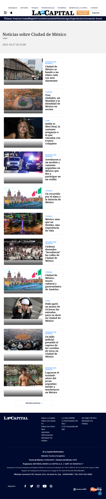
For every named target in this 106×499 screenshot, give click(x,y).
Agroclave (45, 432)
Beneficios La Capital (78, 8)
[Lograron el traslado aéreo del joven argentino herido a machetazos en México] (34, 380)
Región (32, 19)
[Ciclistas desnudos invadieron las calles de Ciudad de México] (34, 252)
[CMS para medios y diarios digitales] (80, 489)
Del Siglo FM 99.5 (89, 418)
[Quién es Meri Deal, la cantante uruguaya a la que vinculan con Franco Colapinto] (34, 132)
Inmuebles (12, 8)
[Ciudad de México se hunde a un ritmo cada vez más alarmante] (34, 72)
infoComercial (47, 435)
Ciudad (25, 19)
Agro (68, 19)
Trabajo (34, 8)
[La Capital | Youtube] (44, 486)
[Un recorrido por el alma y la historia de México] (34, 198)
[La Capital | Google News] (51, 486)
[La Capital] (53, 12)
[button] (5, 12)
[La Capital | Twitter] (31, 486)
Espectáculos (77, 19)
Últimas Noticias (12, 19)
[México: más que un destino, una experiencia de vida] (34, 224)
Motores (24, 8)
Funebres (62, 8)
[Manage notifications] (100, 493)
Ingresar (96, 13)
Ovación (40, 19)
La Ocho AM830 (68, 418)
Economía (50, 19)
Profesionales (48, 8)
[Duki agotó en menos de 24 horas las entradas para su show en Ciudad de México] (34, 311)
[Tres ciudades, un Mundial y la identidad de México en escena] (34, 101)
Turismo (94, 8)
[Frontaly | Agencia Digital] (94, 489)
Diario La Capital (48, 418)
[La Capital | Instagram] (38, 486)
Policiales (60, 19)
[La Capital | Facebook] (25, 486)
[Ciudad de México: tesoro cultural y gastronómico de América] (34, 281)
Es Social (97, 19)
